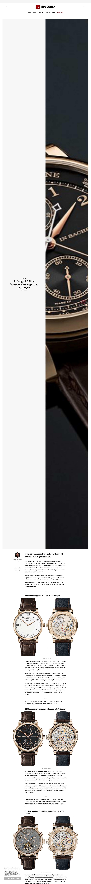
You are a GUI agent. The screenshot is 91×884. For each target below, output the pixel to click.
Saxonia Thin (58, 678)
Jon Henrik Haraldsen (17, 559)
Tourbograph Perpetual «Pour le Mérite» (41, 877)
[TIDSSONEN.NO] (45, 7)
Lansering (24, 278)
